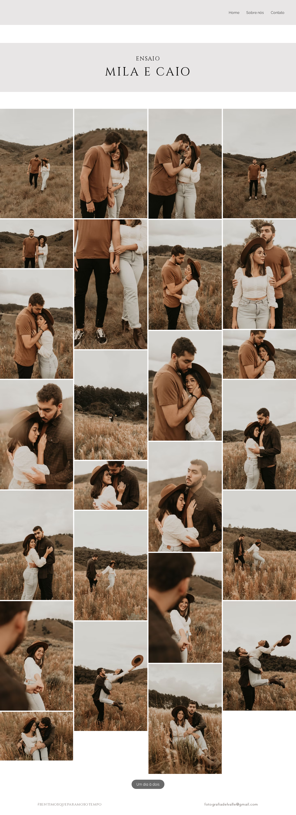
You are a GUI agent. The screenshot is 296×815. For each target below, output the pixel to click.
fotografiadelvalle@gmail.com (231, 804)
